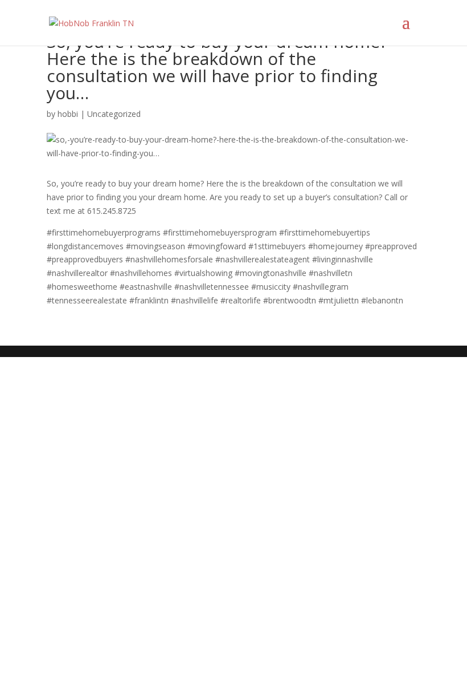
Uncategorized (114, 113)
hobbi (68, 113)
